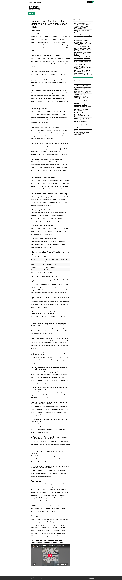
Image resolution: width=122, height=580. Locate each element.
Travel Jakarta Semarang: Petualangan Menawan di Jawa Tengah (81, 115)
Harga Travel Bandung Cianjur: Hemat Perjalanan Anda (82, 63)
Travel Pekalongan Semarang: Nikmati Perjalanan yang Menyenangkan (81, 133)
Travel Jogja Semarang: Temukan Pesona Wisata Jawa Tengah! (82, 92)
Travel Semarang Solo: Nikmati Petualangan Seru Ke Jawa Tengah (82, 119)
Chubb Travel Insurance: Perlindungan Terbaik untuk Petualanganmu (81, 109)
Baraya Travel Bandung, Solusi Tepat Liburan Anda (82, 125)
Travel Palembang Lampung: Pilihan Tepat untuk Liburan (81, 122)
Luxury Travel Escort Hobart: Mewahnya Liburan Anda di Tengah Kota (83, 75)
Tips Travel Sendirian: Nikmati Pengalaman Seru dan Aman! (82, 71)
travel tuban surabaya (79, 94)
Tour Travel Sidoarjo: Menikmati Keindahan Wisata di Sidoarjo (82, 23)
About (30, 2)
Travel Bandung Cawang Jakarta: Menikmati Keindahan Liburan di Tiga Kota (82, 54)
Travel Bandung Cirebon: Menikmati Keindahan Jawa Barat (82, 105)
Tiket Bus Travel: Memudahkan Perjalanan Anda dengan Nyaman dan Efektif (82, 49)
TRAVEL (34, 7)
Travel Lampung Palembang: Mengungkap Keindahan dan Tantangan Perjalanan (81, 97)
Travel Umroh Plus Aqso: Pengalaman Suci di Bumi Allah (82, 39)
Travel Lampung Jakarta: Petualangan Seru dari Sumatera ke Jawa (83, 129)
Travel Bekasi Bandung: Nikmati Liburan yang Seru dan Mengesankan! (82, 88)
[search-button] (93, 2)
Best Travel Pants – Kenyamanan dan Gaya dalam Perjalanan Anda (82, 60)
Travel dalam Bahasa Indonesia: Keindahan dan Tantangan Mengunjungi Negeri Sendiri (82, 31)
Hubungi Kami (37, 2)
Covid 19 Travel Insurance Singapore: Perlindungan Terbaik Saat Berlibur (82, 67)
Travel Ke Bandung (79, 112)
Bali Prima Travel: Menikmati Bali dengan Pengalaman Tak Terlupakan (83, 102)
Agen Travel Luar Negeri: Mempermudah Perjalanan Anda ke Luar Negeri (83, 36)
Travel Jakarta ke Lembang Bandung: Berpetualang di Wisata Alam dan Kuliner (82, 43)
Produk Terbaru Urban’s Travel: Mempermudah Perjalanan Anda (82, 57)
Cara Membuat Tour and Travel (82, 46)
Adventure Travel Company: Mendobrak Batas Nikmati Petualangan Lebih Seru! (81, 27)
